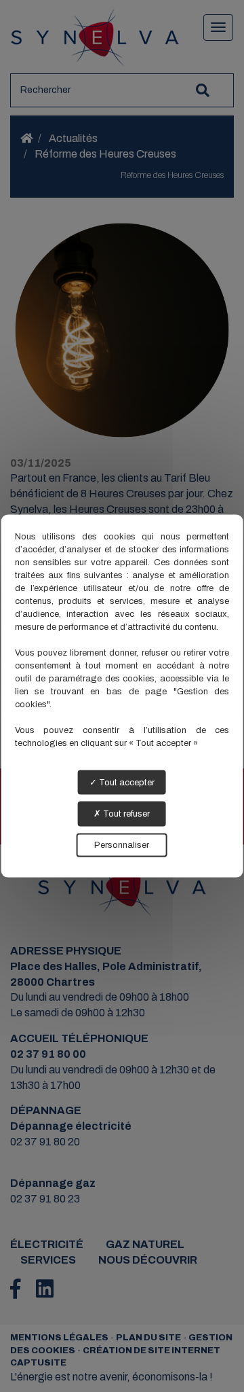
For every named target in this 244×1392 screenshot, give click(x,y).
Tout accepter (126, 782)
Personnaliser (121, 844)
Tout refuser (125, 814)
